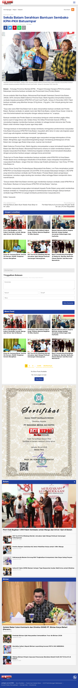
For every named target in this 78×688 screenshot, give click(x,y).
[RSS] (73, 10)
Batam (14, 24)
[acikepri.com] (7, 2)
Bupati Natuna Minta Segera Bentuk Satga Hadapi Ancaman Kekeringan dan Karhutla (62, 332)
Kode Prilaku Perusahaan (9, 685)
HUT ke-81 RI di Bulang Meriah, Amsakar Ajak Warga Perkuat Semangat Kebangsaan (39, 256)
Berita (18, 24)
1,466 (39, 366)
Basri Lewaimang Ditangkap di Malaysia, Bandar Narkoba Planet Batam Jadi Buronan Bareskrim (62, 355)
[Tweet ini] (10, 28)
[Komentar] (24, 28)
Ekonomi (22, 24)
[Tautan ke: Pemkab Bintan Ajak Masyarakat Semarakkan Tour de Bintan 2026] (7, 639)
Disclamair (32, 685)
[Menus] (74, 2)
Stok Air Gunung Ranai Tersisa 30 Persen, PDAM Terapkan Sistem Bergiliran (14, 256)
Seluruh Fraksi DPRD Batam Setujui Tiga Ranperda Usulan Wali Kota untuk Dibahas (43, 568)
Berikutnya (48, 366)
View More (39, 379)
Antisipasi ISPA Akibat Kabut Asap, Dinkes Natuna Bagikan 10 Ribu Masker (39, 232)
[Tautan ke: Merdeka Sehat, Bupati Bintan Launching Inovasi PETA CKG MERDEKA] (7, 649)
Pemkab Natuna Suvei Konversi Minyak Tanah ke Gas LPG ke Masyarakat (58, 204)
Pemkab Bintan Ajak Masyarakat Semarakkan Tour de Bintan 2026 (37, 635)
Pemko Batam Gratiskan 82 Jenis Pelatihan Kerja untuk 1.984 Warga (37, 546)
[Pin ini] (15, 28)
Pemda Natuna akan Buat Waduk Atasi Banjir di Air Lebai (20, 204)
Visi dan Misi (24, 685)
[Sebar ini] (5, 28)
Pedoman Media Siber (33, 683)
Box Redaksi (20, 683)
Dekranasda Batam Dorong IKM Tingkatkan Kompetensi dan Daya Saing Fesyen (42, 557)
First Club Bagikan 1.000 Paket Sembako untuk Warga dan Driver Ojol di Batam (14, 232)
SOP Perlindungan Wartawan (52, 683)
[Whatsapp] (19, 28)
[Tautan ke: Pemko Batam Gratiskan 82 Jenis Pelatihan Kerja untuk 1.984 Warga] (7, 550)
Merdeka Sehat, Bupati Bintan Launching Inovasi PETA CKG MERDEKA (38, 646)
